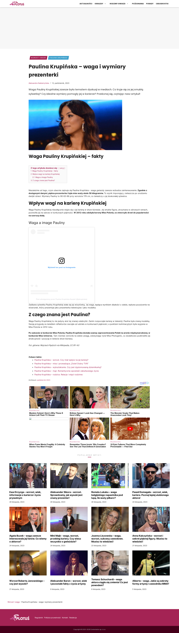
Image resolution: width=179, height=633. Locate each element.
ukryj (62, 168)
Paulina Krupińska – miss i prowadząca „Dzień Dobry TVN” (61, 363)
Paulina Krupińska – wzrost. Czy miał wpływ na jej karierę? (61, 360)
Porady (149, 3)
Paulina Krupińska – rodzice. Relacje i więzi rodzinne (58, 374)
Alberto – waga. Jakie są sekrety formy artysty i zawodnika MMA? (150, 582)
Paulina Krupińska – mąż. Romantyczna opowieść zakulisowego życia (66, 371)
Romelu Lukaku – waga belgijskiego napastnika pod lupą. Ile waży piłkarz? (107, 495)
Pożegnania (138, 3)
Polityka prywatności (52, 618)
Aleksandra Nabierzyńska (39, 83)
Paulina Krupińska (58, 58)
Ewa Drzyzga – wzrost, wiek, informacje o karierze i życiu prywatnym (25, 495)
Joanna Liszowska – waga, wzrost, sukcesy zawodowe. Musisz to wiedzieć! (107, 538)
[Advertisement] (89, 29)
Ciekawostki (162, 3)
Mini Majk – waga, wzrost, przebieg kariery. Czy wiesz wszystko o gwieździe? (65, 538)
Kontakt (65, 618)
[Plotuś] (16, 3)
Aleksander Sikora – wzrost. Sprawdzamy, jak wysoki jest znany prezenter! (66, 495)
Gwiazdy (99, 3)
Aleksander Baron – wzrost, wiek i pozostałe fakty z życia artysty (68, 582)
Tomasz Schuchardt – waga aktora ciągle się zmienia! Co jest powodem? (109, 582)
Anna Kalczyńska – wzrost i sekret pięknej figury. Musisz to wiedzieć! (149, 538)
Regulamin (39, 618)
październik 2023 (43, 380)
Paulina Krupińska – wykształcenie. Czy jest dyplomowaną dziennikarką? (67, 367)
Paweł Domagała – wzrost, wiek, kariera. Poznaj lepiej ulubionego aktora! (150, 495)
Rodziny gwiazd (117, 3)
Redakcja (73, 618)
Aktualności (86, 3)
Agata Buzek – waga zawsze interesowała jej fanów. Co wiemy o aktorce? (28, 538)
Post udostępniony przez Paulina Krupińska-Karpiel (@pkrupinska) (61, 299)
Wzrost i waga (38, 58)
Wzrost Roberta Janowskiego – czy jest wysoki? (27, 582)
